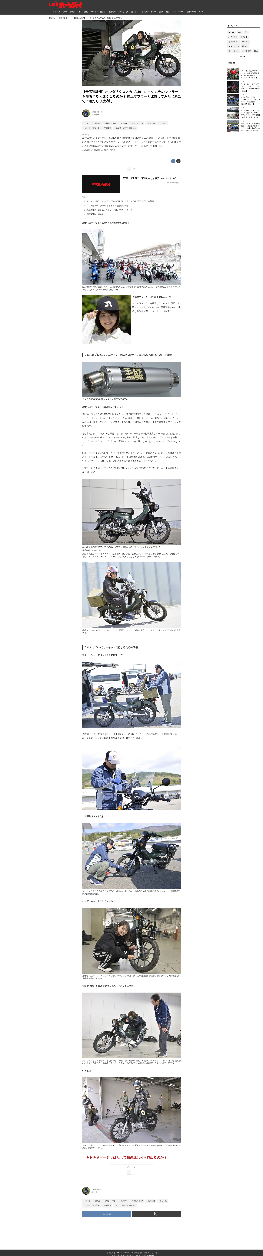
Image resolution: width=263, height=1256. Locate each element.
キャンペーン (233, 42)
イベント (244, 37)
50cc (256, 51)
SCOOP (231, 32)
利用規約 (109, 1253)
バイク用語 (246, 51)
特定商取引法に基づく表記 (146, 1253)
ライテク (245, 42)
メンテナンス (233, 46)
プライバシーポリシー (124, 1253)
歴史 (246, 32)
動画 (239, 32)
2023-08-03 (97, 112)
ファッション (233, 51)
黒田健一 (95, 114)
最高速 (245, 46)
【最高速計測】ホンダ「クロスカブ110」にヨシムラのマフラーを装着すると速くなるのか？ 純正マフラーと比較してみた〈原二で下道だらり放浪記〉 (131, 96)
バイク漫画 (232, 37)
